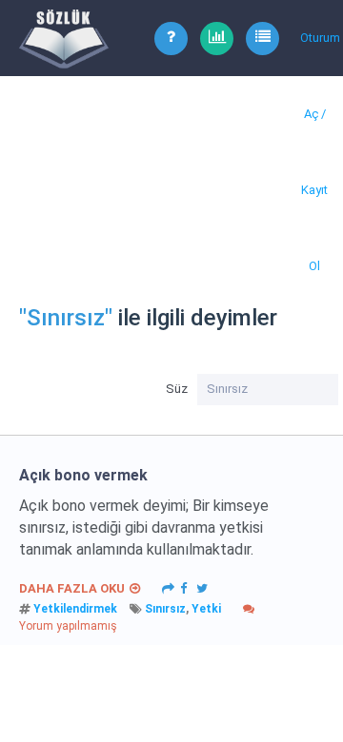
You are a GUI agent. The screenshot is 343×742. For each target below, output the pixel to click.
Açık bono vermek (83, 475)
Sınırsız (165, 608)
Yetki (206, 608)
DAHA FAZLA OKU (72, 588)
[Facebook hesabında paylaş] (183, 587)
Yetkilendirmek (75, 608)
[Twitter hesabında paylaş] (202, 587)
